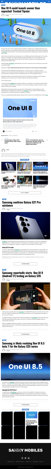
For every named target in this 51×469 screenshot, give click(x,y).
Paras (7, 15)
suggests (13, 83)
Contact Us (28, 461)
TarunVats (34, 317)
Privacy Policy (10, 461)
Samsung (15, 135)
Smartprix (26, 90)
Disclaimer (35, 461)
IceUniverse (11, 63)
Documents (17, 249)
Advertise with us (20, 461)
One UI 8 (5, 51)
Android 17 (21, 311)
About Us (41, 461)
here (47, 95)
